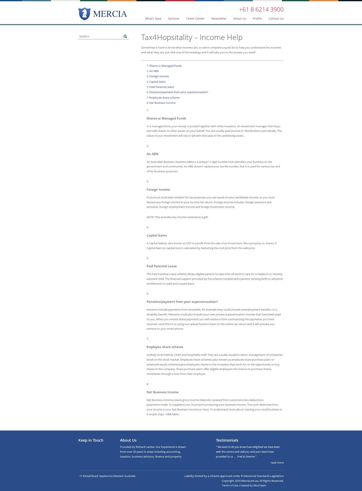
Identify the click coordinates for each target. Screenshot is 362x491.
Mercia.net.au (249, 481)
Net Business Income (162, 103)
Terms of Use (230, 485)
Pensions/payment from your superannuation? (178, 92)
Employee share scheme (164, 97)
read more (277, 462)
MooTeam (259, 485)
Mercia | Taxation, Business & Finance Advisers (102, 13)
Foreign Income (159, 76)
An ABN (154, 71)
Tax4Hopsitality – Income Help (192, 37)
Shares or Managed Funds (165, 66)
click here (172, 414)
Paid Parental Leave (161, 87)
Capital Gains (157, 82)
